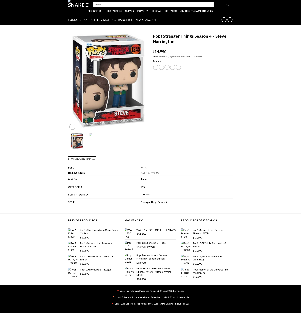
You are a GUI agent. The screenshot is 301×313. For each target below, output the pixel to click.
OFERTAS (156, 11)
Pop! (86, 19)
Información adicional (82, 159)
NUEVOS (129, 11)
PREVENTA (142, 11)
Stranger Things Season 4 (135, 19)
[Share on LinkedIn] (178, 67)
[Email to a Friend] (167, 67)
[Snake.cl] (78, 4)
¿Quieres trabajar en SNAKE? (196, 11)
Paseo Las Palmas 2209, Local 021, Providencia (162, 290)
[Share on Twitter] (161, 67)
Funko (73, 19)
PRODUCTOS (94, 11)
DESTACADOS (114, 11)
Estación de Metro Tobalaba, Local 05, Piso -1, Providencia (160, 297)
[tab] (82, 159)
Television (101, 19)
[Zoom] (72, 127)
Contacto (171, 11)
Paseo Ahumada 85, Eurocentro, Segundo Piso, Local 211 (162, 303)
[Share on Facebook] (155, 67)
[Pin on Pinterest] (172, 67)
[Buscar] (216, 4)
